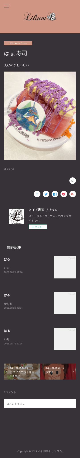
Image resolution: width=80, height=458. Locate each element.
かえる (8, 303)
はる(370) (9, 168)
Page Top (40, 433)
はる (7, 259)
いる (6, 267)
